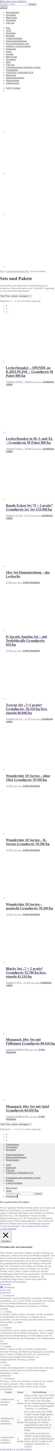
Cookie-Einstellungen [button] (10, 1226)
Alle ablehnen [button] (42, 1226)
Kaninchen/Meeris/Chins (17, 271)
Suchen (32, 4)
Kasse (8, 51)
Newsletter (11, 15)
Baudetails (11, 33)
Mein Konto (11, 17)
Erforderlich (9, 1287)
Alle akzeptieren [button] (28, 1226)
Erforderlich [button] (5, 1284)
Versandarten (12, 70)
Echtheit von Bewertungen (18, 46)
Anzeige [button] (4, 1343)
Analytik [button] (4, 1325)
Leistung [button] (4, 1308)
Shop (8, 62)
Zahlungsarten (12, 83)
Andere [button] (3, 1362)
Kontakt (9, 54)
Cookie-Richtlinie (14, 38)
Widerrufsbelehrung (15, 78)
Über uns (10, 23)
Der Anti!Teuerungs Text (17, 43)
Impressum (11, 49)
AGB (8, 30)
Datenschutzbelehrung (16, 41)
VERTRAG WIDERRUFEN (19, 72)
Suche (9, 1190)
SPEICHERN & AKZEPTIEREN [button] (16, 1449)
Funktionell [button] (5, 1292)
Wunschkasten (12, 12)
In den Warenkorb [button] (31, 582)
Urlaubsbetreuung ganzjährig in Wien (23, 67)
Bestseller (10, 35)
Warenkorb (11, 20)
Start (8, 28)
